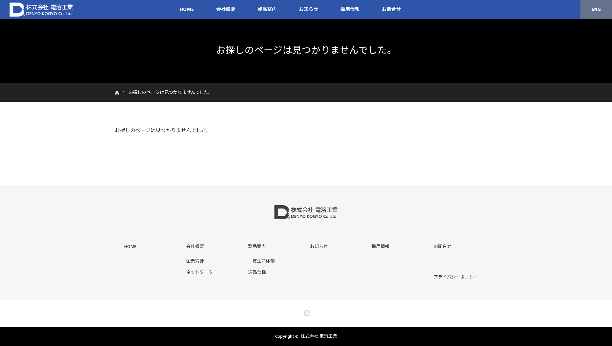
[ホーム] (117, 85)
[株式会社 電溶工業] (306, 215)
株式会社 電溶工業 (319, 336)
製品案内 (267, 9)
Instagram (306, 311)
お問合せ (391, 9)
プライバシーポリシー (455, 277)
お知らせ (308, 9)
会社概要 (195, 247)
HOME (187, 9)
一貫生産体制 (261, 261)
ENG (596, 9)
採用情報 (350, 9)
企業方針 (195, 261)
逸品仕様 (257, 272)
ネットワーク (199, 272)
